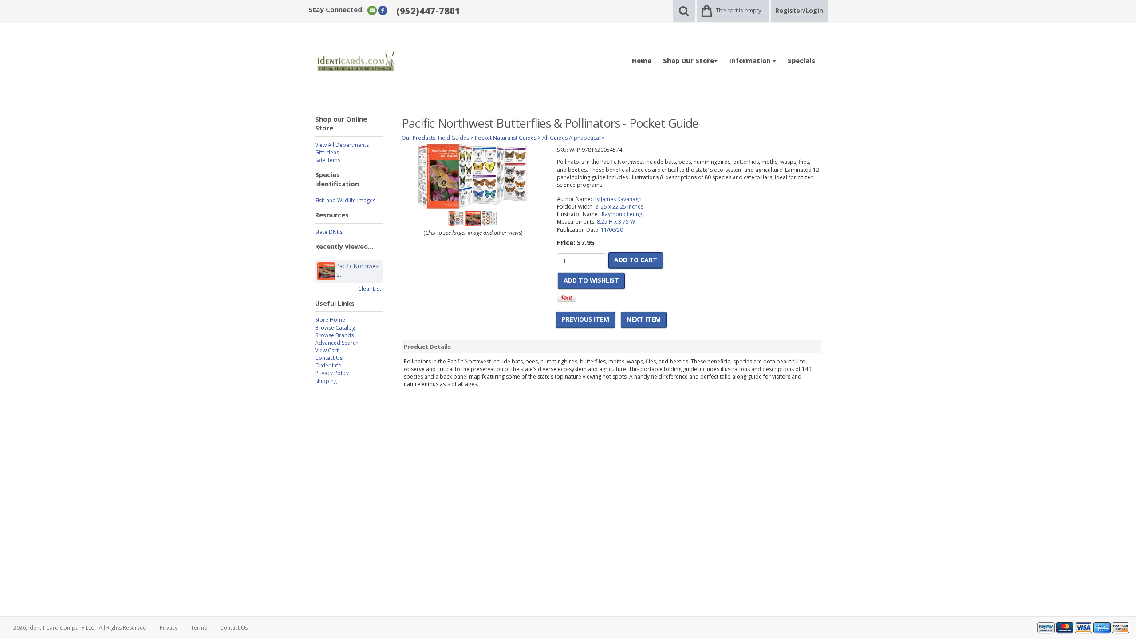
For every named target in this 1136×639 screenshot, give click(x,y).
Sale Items (327, 160)
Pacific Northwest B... (358, 270)
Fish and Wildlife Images (345, 200)
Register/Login (799, 10)
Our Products (418, 138)
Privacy (169, 627)
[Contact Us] (372, 10)
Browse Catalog (335, 327)
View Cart (327, 350)
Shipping (326, 381)
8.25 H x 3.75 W (616, 221)
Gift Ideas (327, 152)
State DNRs (329, 232)
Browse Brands (334, 335)
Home (641, 60)
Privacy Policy (332, 373)
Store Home (330, 319)
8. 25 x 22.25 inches (619, 206)
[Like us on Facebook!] (382, 10)
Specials (801, 60)
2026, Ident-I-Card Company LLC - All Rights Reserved (79, 627)
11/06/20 (612, 229)
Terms (199, 627)
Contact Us (329, 358)
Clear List (369, 288)
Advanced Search (337, 343)
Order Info (328, 365)
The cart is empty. (739, 10)
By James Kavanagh (617, 199)
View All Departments (342, 145)
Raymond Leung (622, 214)
